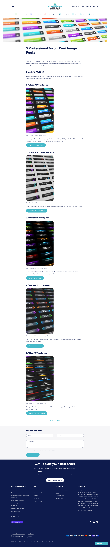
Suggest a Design (38, 501)
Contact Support (60, 495)
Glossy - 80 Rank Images (36, 145)
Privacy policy (45, 541)
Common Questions (38, 492)
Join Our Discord (60, 498)
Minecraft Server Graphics (17, 500)
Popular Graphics (15, 492)
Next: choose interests (55, 480)
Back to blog (56, 420)
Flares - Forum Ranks (35, 278)
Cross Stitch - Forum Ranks (37, 210)
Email (40, 471)
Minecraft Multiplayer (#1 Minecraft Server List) (20, 496)
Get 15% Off (36, 498)
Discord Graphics (15, 503)
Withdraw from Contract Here (18, 514)
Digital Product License (17, 516)
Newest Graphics (15, 511)
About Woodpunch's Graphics (63, 490)
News (57, 492)
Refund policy (30, 541)
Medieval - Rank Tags (35, 345)
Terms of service (37, 541)
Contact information (53, 541)
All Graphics (14, 490)
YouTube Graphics (15, 505)
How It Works (37, 490)
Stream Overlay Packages (17, 508)
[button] (13, 6)
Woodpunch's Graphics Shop (20, 541)
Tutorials (36, 495)
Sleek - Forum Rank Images (37, 413)
